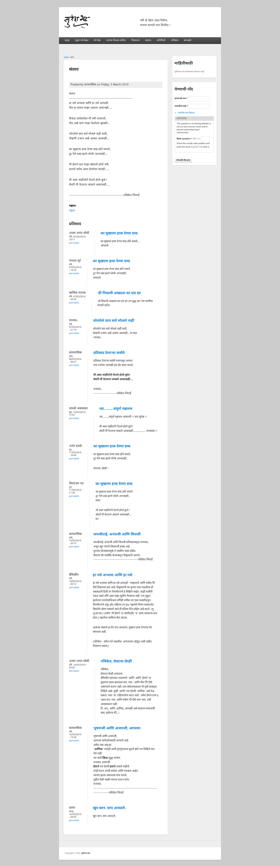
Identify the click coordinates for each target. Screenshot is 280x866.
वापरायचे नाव (181, 98)
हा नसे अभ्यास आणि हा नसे (112, 575)
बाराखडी (187, 40)
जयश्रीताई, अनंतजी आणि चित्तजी (116, 534)
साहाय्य (148, 40)
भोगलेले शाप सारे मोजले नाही (113, 321)
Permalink (74, 243)
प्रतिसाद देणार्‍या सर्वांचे (109, 353)
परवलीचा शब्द (181, 106)
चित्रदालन (135, 40)
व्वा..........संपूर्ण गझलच (115, 409)
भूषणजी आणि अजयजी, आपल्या (116, 728)
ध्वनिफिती (161, 40)
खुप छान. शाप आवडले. (109, 808)
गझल (72, 211)
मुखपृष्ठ (66, 57)
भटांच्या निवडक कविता (116, 40)
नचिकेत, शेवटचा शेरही (116, 661)
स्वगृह (67, 40)
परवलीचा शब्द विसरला (186, 112)
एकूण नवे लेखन (81, 40)
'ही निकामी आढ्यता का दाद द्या (119, 293)
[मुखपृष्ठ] (77, 27)
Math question (184, 138)
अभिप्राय (174, 40)
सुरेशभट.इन (85, 853)
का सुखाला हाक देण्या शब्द (119, 233)
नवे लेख (97, 40)
